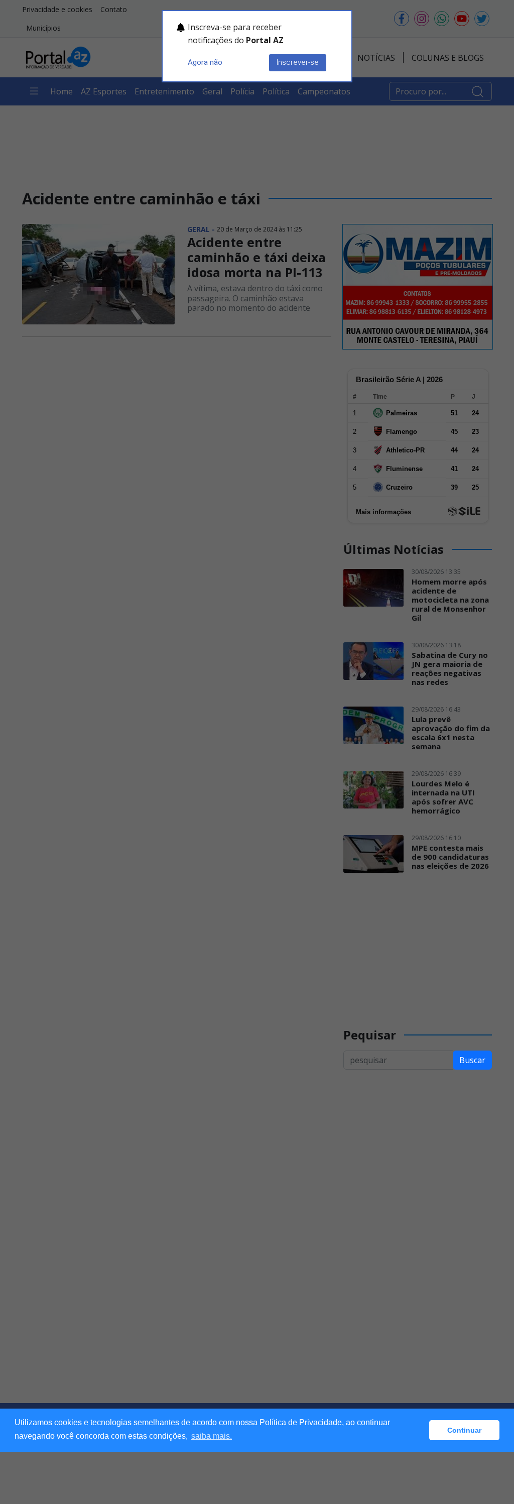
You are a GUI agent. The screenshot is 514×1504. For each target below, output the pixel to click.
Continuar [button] (464, 1430)
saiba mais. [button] (211, 1436)
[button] (419, 1430)
